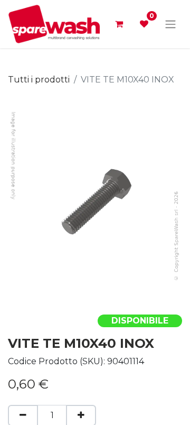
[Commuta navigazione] (170, 24)
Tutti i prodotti (39, 80)
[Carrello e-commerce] (118, 23)
